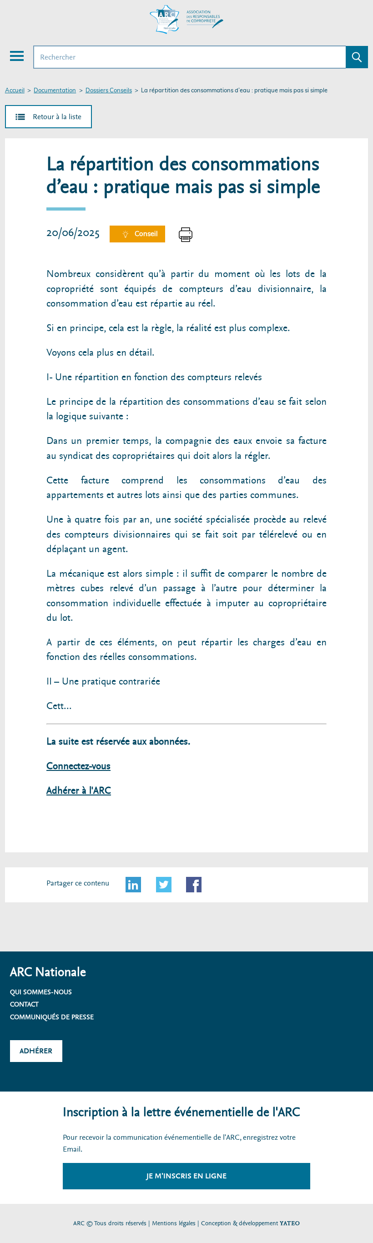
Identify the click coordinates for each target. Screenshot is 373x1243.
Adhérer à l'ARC (78, 790)
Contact (24, 1004)
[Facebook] (194, 884)
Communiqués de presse (52, 1017)
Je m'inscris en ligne (186, 1176)
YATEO (290, 1223)
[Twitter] (163, 884)
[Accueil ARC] (186, 19)
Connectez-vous (78, 766)
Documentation (55, 91)
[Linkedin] (133, 884)
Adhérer (36, 1051)
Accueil (15, 91)
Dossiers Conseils (109, 91)
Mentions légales (174, 1223)
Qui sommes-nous (41, 992)
